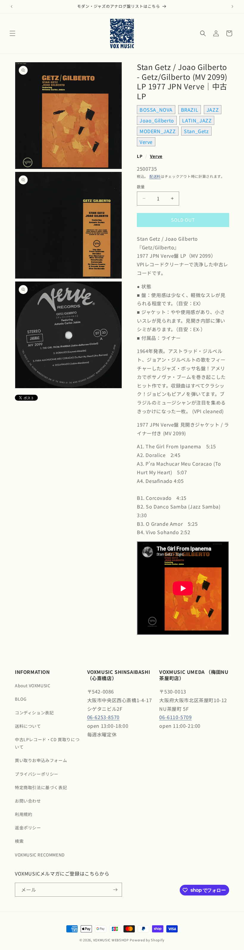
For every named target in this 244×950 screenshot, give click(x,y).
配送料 (155, 176)
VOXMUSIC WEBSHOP (111, 939)
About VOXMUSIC (32, 685)
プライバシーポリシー (36, 774)
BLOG (20, 699)
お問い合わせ (28, 801)
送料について (28, 726)
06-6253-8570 (103, 717)
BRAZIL (189, 109)
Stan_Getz (196, 131)
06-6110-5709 (175, 717)
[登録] (115, 890)
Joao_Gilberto (157, 120)
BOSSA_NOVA (156, 109)
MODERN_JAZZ (158, 131)
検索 (19, 841)
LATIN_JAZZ (197, 120)
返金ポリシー (28, 828)
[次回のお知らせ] (232, 6)
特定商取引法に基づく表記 (41, 787)
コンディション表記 (34, 713)
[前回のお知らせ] (11, 6)
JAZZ (213, 109)
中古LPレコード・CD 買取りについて (47, 743)
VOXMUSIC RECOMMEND (40, 855)
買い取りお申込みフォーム (41, 760)
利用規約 (23, 814)
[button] (12, 33)
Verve (146, 141)
